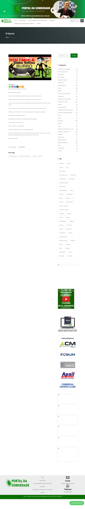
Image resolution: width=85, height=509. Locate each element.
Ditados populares (62, 85)
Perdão (40, 156)
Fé (73, 198)
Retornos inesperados (63, 142)
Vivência (60, 150)
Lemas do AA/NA (62, 107)
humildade (61, 213)
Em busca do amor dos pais (64, 93)
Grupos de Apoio (69, 202)
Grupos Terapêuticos (63, 205)
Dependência (72, 178)
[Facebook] (15, 87)
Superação (61, 255)
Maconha (68, 217)
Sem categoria (61, 148)
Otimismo (61, 225)
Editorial (59, 90)
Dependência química (64, 182)
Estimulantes (61, 96)
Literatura (52, 20)
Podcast (60, 123)
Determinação (62, 186)
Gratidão (61, 202)
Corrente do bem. (13, 156)
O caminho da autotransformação (65, 110)
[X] (17, 87)
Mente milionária (62, 221)
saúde (60, 248)
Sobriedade (67, 248)
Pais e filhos (69, 225)
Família (60, 198)
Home (15, 20)
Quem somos (61, 137)
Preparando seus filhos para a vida (65, 129)
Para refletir (60, 120)
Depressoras (60, 82)
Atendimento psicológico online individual (24, 23)
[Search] (82, 20)
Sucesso (70, 252)
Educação (61, 194)
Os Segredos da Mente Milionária (65, 112)
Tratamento (69, 255)
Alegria (68, 163)
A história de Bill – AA (62, 71)
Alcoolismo (61, 163)
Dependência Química (62, 80)
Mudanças (72, 221)
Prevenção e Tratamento (63, 131)
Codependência (62, 178)
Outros (59, 115)
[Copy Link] (20, 87)
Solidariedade (62, 252)
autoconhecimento (63, 175)
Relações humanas (62, 140)
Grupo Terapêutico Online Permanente (38, 20)
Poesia (59, 126)
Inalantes (60, 104)
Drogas (59, 88)
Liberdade (69, 213)
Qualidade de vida (63, 236)
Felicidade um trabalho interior (64, 99)
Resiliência (73, 240)
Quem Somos (23, 20)
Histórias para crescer (24, 156)
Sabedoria (68, 244)
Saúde (59, 145)
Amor (67, 167)
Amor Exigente (61, 77)
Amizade (61, 167)
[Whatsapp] (10, 87)
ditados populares (63, 190)
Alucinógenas (61, 74)
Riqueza (61, 244)
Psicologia (60, 134)
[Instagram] (12, 87)
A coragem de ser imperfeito (64, 69)
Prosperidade (62, 232)
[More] (23, 87)
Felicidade (68, 198)
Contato (38, 23)
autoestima (73, 175)
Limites (60, 217)
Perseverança (68, 229)
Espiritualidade (70, 194)
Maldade (34, 156)
